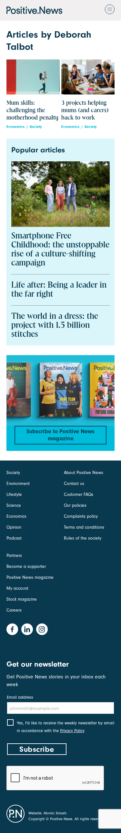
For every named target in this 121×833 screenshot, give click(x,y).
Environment (18, 483)
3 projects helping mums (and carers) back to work (84, 110)
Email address (20, 697)
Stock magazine (21, 599)
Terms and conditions (84, 527)
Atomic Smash (55, 813)
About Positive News (83, 472)
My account (17, 588)
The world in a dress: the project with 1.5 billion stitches (54, 325)
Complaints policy (81, 516)
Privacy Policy (72, 730)
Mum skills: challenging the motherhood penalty (32, 110)
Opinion (13, 527)
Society (36, 127)
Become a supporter (26, 566)
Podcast (14, 538)
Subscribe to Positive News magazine (60, 435)
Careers (14, 610)
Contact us (74, 483)
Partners (14, 555)
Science (13, 505)
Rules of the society (82, 538)
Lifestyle (14, 494)
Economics (15, 127)
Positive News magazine (30, 577)
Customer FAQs (78, 494)
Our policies (75, 505)
